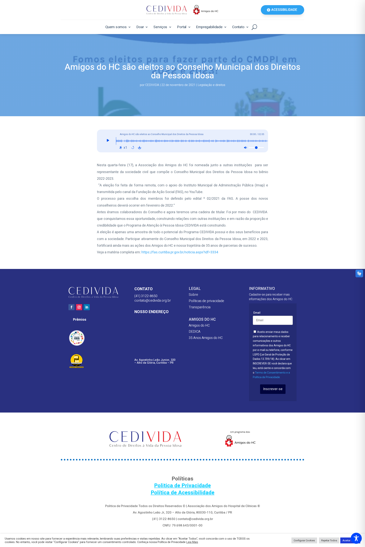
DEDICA (194, 331)
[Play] (108, 140)
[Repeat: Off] (133, 147)
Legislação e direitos (211, 85)
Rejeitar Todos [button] (329, 540)
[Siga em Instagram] (79, 307)
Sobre (193, 294)
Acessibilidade (284, 9)
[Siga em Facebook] (71, 307)
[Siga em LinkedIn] (87, 307)
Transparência (199, 307)
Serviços (160, 27)
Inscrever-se (272, 389)
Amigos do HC (199, 325)
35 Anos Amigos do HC (206, 337)
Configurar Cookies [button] (304, 540)
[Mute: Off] (245, 147)
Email (256, 312)
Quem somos (116, 27)
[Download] (139, 147)
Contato (238, 27)
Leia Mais (192, 542)
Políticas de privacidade (206, 301)
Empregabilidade (209, 27)
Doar (140, 27)
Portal (181, 27)
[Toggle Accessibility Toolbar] (356, 538)
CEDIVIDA (152, 85)
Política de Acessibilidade (182, 493)
